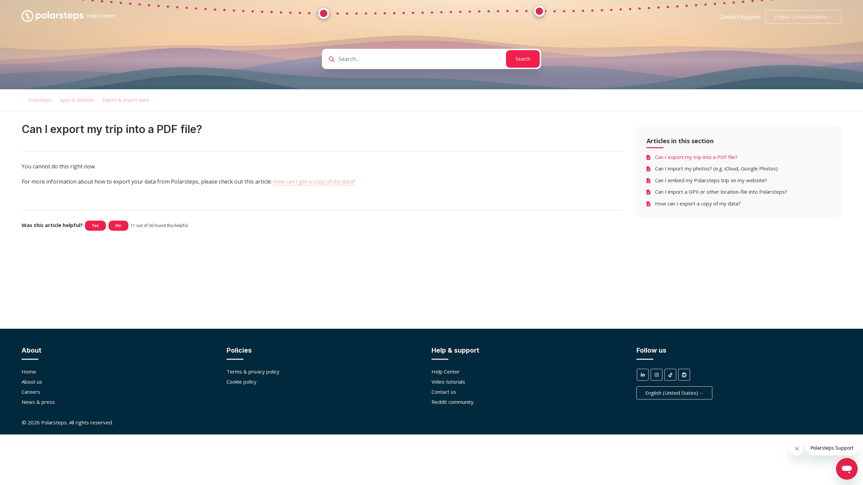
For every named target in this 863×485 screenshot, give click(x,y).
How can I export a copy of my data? (698, 203)
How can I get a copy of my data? (314, 181)
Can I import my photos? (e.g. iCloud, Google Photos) (716, 168)
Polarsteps (40, 100)
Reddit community (453, 401)
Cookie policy (242, 381)
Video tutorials (448, 381)
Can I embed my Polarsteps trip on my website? (711, 180)
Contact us (444, 391)
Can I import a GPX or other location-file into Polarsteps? (721, 191)
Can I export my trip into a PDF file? (696, 157)
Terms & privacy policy (253, 371)
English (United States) (801, 16)
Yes (95, 225)
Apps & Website (77, 100)
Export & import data (125, 100)
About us (32, 381)
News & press (38, 401)
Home (29, 371)
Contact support (740, 17)
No (118, 225)
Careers (31, 391)
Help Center (446, 371)
